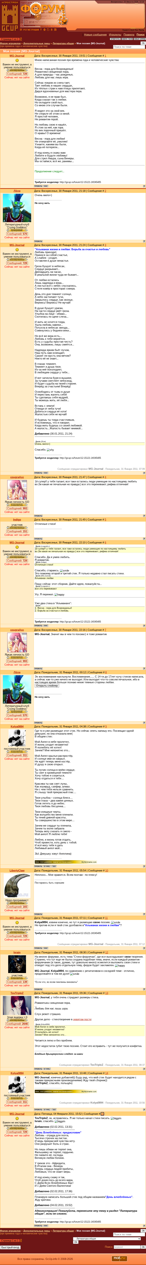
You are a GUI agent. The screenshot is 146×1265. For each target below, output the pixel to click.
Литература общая (63, 43)
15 (102, 1113)
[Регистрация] (31, 30)
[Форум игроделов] (21, 30)
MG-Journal (17, 55)
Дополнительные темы (36, 43)
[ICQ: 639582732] (53, 866)
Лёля (17, 190)
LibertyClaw (17, 870)
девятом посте (82, 1019)
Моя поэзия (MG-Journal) (91, 43)
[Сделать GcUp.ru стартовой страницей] (44, 30)
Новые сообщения (95, 34)
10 (106, 870)
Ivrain (17, 952)
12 (106, 952)
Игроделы (115, 34)
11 (106, 918)
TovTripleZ (17, 993)
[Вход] (41, 30)
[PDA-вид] (51, 30)
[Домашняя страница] (45, 186)
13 (106, 993)
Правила (129, 34)
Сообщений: (17, 73)
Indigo (17, 519)
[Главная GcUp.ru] (10, 30)
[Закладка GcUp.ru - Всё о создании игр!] (48, 30)
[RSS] (55, 30)
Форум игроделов (10, 43)
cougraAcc (17, 477)
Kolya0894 (17, 726)
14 (106, 1073)
